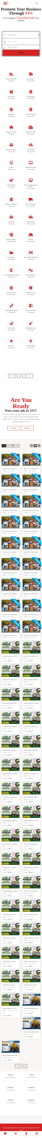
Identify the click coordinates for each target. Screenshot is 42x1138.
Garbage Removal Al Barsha (32, 820)
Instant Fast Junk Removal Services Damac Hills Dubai (18, 468)
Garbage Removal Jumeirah (31, 703)
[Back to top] (35, 1125)
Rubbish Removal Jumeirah (10, 773)
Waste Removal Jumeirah (10, 726)
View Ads (13, 428)
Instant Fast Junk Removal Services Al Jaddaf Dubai (17, 552)
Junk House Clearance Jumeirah (12, 679)
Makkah (31, 1100)
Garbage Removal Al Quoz (31, 938)
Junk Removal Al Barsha (9, 867)
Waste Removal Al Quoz (9, 961)
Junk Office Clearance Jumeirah (33, 656)
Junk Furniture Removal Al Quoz (12, 938)
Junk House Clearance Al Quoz (11, 914)
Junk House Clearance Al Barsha (12, 797)
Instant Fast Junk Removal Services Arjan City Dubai (17, 593)
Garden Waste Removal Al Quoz (32, 961)
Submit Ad (27, 428)
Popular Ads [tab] (16, 445)
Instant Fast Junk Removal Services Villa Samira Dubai (18, 531)
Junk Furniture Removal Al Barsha (12, 820)
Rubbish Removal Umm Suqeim (11, 656)
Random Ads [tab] (9, 445)
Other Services (31, 1010)
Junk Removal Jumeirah (9, 750)
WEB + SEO (10, 658)
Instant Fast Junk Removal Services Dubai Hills (16, 510)
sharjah (31, 1087)
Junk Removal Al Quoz (9, 985)
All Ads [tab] (4, 445)
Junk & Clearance (11, 470)
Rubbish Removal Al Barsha (10, 891)
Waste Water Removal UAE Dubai (33, 1008)
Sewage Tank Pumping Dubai (31, 1032)
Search (21, 53)
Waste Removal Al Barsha (10, 844)
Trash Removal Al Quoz (30, 985)
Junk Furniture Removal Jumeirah (12, 703)
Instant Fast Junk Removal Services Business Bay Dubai (18, 614)
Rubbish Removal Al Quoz (10, 1008)
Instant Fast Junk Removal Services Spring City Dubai (18, 573)
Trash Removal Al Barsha (31, 867)
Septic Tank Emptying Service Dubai (12, 1055)
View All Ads (21, 1066)
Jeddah (10, 1100)
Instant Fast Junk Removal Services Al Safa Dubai (16, 489)
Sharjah (10, 1087)
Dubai (9, 661)
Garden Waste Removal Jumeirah (33, 726)
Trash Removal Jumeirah (31, 750)
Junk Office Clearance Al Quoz (32, 891)
